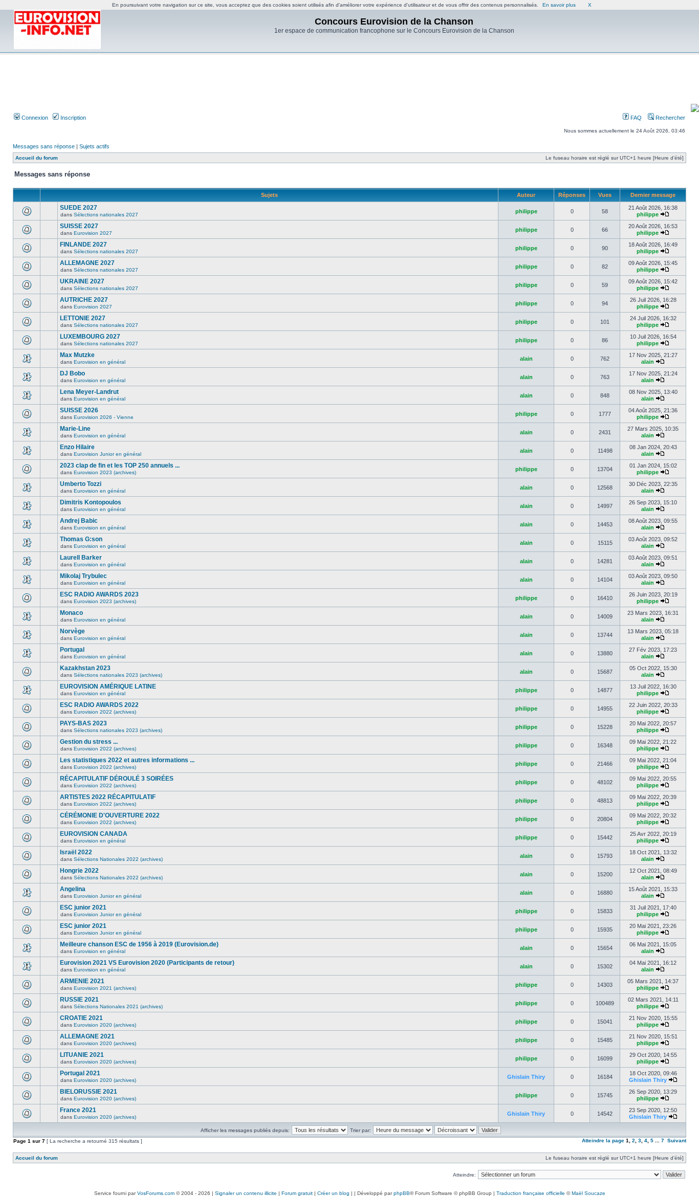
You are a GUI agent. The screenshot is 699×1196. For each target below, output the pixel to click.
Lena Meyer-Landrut (89, 391)
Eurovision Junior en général (107, 454)
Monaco (71, 612)
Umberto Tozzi (80, 484)
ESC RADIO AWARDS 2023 (99, 594)
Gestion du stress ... (89, 741)
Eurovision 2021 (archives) (105, 988)
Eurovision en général (99, 362)
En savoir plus (559, 5)
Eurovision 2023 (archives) (105, 472)
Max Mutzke (77, 355)
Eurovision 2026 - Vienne (104, 417)
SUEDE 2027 (78, 207)
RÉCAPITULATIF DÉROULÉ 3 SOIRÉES (116, 778)
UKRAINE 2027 (82, 281)
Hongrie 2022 (79, 870)
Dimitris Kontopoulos (90, 502)
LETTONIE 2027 (82, 318)
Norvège (72, 631)
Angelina (72, 889)
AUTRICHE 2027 (84, 299)
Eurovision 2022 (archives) (105, 712)
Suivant (676, 1140)
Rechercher (669, 118)
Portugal (72, 649)
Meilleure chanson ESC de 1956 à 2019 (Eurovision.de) (139, 944)
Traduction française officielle (530, 1193)
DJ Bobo (72, 373)
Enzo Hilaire (77, 447)
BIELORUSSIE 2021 (88, 1091)
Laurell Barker (81, 557)
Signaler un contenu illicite (246, 1193)
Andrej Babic (79, 520)
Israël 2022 (76, 852)
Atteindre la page (603, 1140)
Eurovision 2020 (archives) (105, 1025)
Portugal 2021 (80, 1073)
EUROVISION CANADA (93, 833)
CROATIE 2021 (81, 1018)
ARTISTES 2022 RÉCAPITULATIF (108, 797)
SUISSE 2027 (79, 226)
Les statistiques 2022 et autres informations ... (127, 760)
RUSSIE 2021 (79, 999)
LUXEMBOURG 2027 (90, 336)
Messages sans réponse (44, 146)
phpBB (402, 1193)
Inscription (72, 118)
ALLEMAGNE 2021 (87, 1036)
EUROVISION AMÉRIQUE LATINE (108, 686)
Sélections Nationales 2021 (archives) (118, 1006)
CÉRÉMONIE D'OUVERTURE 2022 (110, 815)
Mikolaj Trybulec (83, 576)
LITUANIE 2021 (82, 1054)
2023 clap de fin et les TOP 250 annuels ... (120, 465)
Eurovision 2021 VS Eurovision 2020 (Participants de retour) (147, 962)
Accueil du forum (36, 158)
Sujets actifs (94, 146)
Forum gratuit (297, 1193)
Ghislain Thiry (526, 1077)
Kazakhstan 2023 (85, 668)
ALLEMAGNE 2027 (87, 263)
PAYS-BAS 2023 (83, 723)
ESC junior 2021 (83, 907)
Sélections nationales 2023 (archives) (118, 675)
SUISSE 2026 (79, 410)
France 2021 (78, 1110)
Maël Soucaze (588, 1193)
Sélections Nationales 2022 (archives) (118, 859)
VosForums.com (155, 1193)
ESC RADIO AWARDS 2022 (99, 704)
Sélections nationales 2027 (106, 214)
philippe (526, 211)
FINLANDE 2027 (83, 244)
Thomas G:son (81, 539)
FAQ (635, 118)
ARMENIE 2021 (82, 981)
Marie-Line (75, 428)
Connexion (34, 118)
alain (526, 359)
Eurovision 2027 (93, 233)
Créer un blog (333, 1193)
